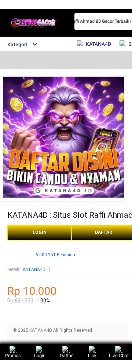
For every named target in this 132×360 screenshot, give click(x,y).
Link (92, 355)
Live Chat (119, 355)
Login (39, 355)
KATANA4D (34, 269)
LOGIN (40, 232)
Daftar (66, 355)
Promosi (13, 355)
